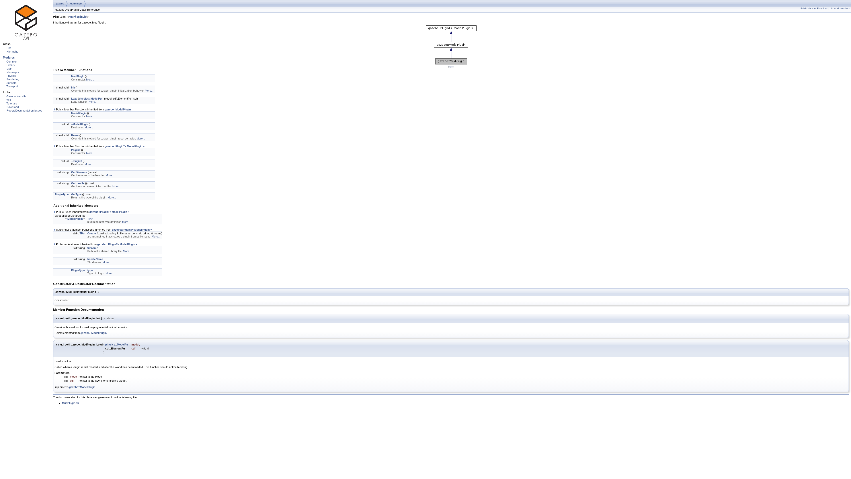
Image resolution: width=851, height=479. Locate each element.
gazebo (60, 3)
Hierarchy (12, 51)
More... (90, 79)
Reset (75, 135)
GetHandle (77, 183)
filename (92, 248)
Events (10, 65)
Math (9, 68)
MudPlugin (76, 3)
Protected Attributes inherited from (96, 244)
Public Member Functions (814, 8)
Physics (11, 75)
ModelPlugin (78, 113)
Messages (12, 72)
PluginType (62, 194)
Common (12, 61)
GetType (76, 194)
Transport (12, 86)
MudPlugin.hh (78, 16)
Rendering (12, 79)
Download (12, 107)
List (8, 48)
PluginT (75, 150)
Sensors (11, 82)
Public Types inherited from (92, 212)
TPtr (90, 218)
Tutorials (11, 103)
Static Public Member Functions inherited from (103, 229)
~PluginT (76, 161)
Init (73, 87)
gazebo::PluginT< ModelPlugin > (124, 146)
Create (91, 233)
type (90, 270)
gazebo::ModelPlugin (118, 109)
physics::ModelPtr (90, 98)
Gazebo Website (16, 96)
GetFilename (79, 172)
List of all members (840, 8)
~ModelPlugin (79, 124)
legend (451, 67)
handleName (95, 259)
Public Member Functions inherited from (93, 109)
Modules (9, 57)
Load (74, 98)
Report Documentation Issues (24, 110)
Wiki (9, 100)
